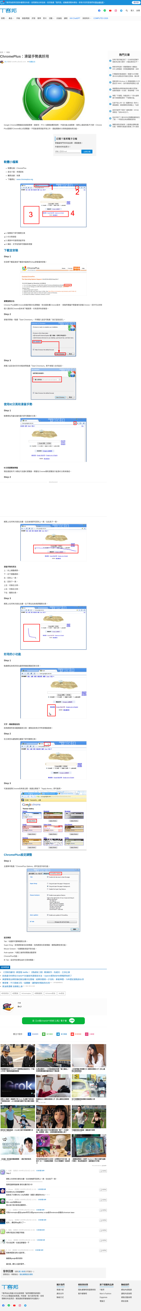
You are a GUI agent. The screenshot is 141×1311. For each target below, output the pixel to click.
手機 (18, 18)
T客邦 (102, 1290)
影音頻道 (78, 1034)
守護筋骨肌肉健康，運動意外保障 (83, 1130)
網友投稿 (124, 1301)
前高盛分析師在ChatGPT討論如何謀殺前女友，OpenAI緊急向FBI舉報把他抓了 (37, 976)
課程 (66, 18)
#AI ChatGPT (75, 18)
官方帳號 (49, 1034)
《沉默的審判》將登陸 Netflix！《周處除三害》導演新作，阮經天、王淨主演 (36, 972)
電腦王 (102, 1301)
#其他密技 (5, 993)
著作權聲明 (82, 1294)
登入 (132, 10)
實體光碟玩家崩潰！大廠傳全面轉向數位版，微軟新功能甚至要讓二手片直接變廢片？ (125, 127)
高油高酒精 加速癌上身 (12, 986)
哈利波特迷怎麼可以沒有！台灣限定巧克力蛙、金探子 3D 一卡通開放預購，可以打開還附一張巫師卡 (53, 1161)
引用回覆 (38, 1170)
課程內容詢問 (126, 1294)
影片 (45, 18)
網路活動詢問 (126, 1297)
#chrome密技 (50, 993)
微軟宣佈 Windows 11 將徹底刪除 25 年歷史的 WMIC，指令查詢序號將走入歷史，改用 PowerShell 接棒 (126, 83)
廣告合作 (60, 1294)
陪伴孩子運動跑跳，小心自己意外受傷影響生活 (17, 1130)
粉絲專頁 (35, 1034)
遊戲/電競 (26, 18)
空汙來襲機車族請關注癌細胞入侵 (83, 1099)
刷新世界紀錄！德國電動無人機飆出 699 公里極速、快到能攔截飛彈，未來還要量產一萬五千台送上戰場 (125, 69)
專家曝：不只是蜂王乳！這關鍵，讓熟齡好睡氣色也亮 (26, 983)
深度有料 (85, 18)
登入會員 (22, 1271)
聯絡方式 (60, 1297)
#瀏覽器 (15, 993)
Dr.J (6, 62)
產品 (10, 18)
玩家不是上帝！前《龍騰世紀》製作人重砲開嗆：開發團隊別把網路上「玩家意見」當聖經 (125, 105)
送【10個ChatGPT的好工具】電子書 (49, 1021)
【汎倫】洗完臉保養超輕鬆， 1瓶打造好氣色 (16, 1159)
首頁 (1, 52)
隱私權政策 (99, 2)
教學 (39, 18)
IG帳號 (91, 1034)
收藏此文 (32, 62)
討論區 (59, 18)
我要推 (103, 1171)
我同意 (136, 2)
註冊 (138, 10)
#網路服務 (38, 993)
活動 (50, 18)
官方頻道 (64, 1034)
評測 (33, 18)
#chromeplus (26, 993)
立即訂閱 (86, 152)
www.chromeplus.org (25, 179)
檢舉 (43, 1170)
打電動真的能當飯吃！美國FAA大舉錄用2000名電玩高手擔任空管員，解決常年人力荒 (125, 76)
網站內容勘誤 (126, 1290)
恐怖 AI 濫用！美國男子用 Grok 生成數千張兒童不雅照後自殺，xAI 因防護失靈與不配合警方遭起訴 (17, 1101)
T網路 (8, 52)
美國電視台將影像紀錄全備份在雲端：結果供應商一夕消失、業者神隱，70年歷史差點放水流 (43, 979)
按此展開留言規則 (26, 1274)
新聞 (3, 18)
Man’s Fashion (105, 1294)
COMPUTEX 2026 (101, 18)
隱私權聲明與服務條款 (87, 1290)
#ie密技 (61, 993)
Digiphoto (103, 1297)
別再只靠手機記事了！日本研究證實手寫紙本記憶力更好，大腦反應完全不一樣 (125, 62)
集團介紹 (60, 1290)
